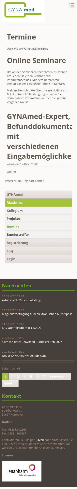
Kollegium (15, 211)
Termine (13, 227)
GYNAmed (15, 194)
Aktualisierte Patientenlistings (21, 300)
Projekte (13, 218)
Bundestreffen (18, 234)
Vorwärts (57, 376)
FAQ (10, 251)
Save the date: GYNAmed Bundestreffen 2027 (32, 342)
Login (11, 259)
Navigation (71, 5)
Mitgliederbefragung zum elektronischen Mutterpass (37, 314)
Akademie (15, 202)
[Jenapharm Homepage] (21, 480)
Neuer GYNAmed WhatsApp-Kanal (24, 355)
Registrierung (17, 243)
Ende (8, 383)
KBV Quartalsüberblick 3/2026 (21, 328)
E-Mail (40, 440)
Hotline (57, 90)
